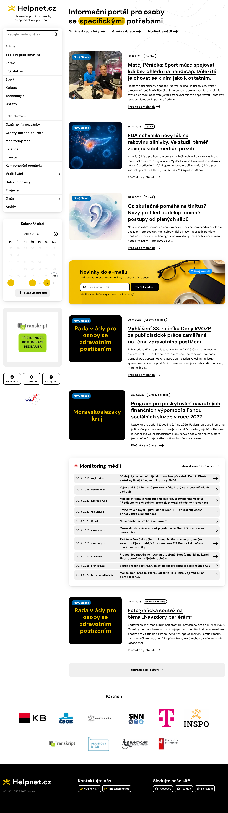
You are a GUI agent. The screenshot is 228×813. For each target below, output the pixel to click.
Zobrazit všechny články (197, 466)
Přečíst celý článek (141, 106)
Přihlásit (145, 287)
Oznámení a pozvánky (23, 124)
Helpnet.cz (37, 8)
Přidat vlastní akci (34, 293)
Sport (10, 79)
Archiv (11, 206)
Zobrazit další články (145, 670)
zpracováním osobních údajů (119, 294)
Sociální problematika (23, 55)
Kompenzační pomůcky (24, 165)
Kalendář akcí (32, 223)
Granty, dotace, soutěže (24, 133)
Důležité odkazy (18, 182)
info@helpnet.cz (118, 788)
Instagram (51, 381)
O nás (10, 198)
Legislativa (14, 71)
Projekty (12, 190)
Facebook (12, 381)
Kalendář (13, 149)
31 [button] (11, 283)
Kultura (11, 88)
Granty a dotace (123, 31)
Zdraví (10, 63)
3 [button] (32, 283)
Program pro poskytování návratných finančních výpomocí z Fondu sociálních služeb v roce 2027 (175, 410)
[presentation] (95, 75)
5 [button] (47, 283)
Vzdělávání (14, 174)
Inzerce (11, 157)
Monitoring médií (19, 141)
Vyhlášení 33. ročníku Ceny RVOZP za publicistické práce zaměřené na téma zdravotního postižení (169, 335)
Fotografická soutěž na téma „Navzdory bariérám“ (160, 613)
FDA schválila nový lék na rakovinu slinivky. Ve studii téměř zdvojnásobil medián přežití (168, 142)
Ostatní (12, 104)
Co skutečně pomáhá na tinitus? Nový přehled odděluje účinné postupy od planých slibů (167, 212)
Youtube (31, 381)
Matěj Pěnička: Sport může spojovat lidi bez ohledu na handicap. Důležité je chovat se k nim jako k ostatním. (172, 71)
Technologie (15, 96)
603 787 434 (91, 788)
